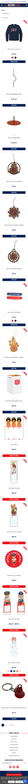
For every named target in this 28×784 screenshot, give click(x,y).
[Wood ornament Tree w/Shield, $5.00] (14, 165)
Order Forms (14, 741)
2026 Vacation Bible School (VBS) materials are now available (14, 1)
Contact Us (14, 739)
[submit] (25, 763)
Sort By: (3, 10)
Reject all (11, 782)
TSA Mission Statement (14, 755)
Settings (4, 782)
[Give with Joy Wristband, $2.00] (14, 296)
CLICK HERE (24, 1)
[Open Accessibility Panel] (25, 781)
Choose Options (14, 61)
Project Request (14, 736)
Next (12, 725)
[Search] (5, 5)
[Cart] (26, 5)
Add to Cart (14, 105)
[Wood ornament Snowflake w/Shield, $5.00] (14, 209)
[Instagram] (14, 767)
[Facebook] (10, 767)
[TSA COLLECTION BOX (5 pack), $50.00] (14, 385)
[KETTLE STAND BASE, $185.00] (14, 121)
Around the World (14, 744)
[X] (17, 767)
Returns (14, 752)
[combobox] (14, 13)
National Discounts (14, 747)
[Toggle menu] (2, 5)
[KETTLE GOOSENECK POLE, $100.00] (14, 78)
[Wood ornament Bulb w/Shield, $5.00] (14, 252)
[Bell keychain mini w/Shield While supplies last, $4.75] (14, 691)
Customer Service (14, 750)
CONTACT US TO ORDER (14, 456)
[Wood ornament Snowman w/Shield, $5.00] (14, 341)
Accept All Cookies (21, 782)
